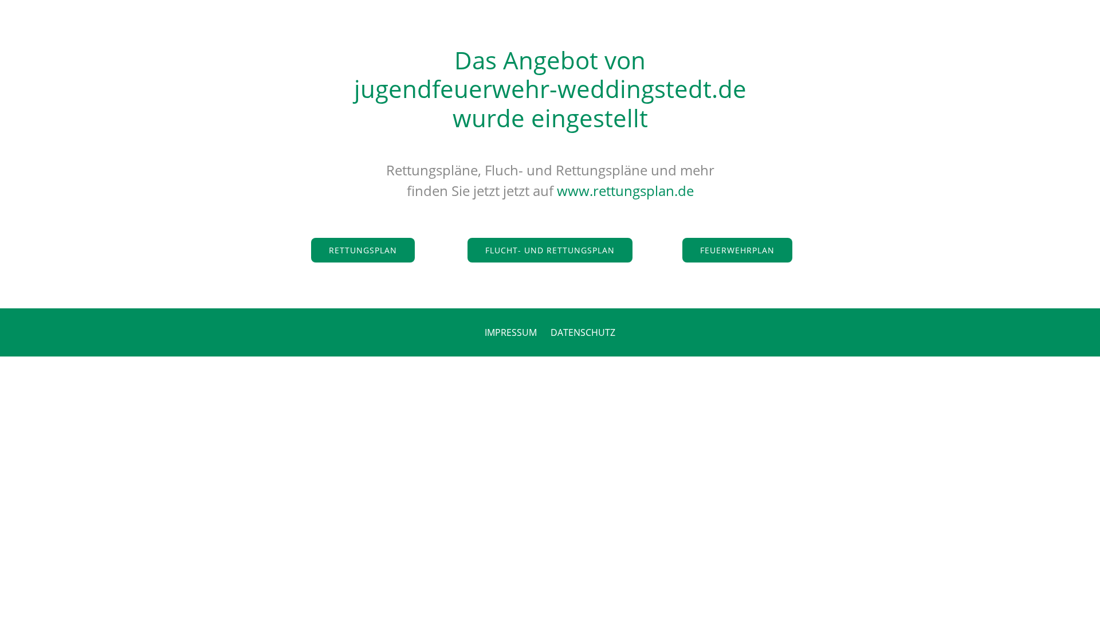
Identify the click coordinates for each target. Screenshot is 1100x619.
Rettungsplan (363, 250)
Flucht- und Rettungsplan (550, 250)
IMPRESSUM (511, 332)
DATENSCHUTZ (583, 332)
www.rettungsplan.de (625, 190)
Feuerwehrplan (737, 250)
